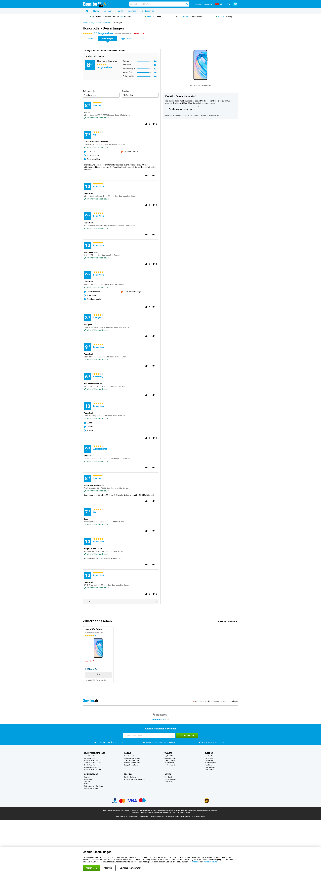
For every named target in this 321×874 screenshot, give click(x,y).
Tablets (119, 11)
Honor (98, 23)
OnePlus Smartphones (131, 760)
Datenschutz (169, 781)
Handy (96, 11)
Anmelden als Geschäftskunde (134, 779)
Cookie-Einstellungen (157, 817)
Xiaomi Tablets (170, 760)
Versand (86, 784)
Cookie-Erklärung (210, 862)
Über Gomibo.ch (121, 817)
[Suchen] (187, 4)
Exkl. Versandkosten (204, 86)
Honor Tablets (169, 763)
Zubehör (107, 11)
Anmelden (208, 4)
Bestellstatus (88, 779)
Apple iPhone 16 (89, 758)
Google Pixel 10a (89, 765)
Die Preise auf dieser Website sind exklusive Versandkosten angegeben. (194, 810)
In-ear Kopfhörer (210, 763)
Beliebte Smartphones (94, 753)
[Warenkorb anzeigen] (235, 4)
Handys (127, 753)
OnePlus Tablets (170, 765)
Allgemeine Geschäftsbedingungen (178, 817)
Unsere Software (170, 779)
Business (132, 11)
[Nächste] (156, 601)
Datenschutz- (194, 862)
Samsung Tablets (170, 758)
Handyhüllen (209, 756)
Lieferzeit (87, 781)
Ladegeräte (209, 760)
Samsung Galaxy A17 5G (92, 769)
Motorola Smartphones (132, 763)
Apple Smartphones (131, 756)
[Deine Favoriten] (229, 4)
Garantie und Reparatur (92, 788)
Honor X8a (107, 23)
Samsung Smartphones (132, 758)
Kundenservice (147, 11)
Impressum (144, 817)
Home (85, 23)
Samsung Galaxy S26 (91, 760)
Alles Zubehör (209, 769)
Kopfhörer (208, 765)
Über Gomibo (169, 777)
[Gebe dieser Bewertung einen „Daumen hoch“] (146, 124)
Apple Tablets (169, 756)
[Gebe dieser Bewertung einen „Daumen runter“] (153, 124)
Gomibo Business (130, 777)
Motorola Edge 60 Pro (91, 767)
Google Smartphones (131, 765)
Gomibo (168, 774)
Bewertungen (117, 23)
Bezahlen (87, 777)
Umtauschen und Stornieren (93, 786)
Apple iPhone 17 (89, 756)
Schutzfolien (209, 758)
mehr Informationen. (183, 812)
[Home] (87, 11)
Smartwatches (210, 767)
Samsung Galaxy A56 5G (92, 763)
